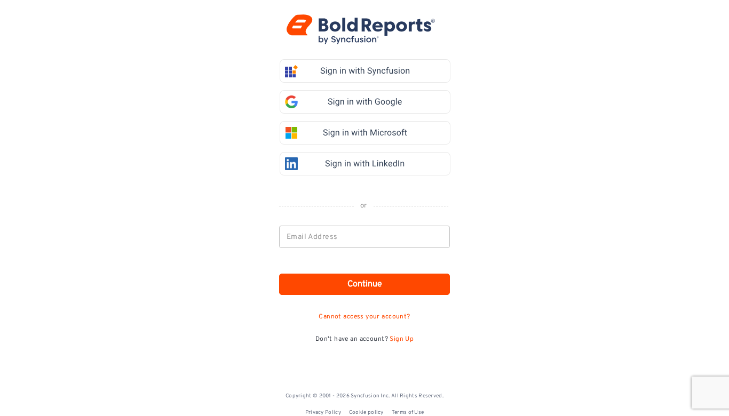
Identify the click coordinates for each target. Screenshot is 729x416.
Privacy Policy (323, 412)
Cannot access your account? (364, 317)
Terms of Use (408, 412)
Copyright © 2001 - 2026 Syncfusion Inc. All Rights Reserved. (364, 396)
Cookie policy (366, 412)
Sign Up (402, 339)
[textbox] (365, 236)
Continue (364, 284)
